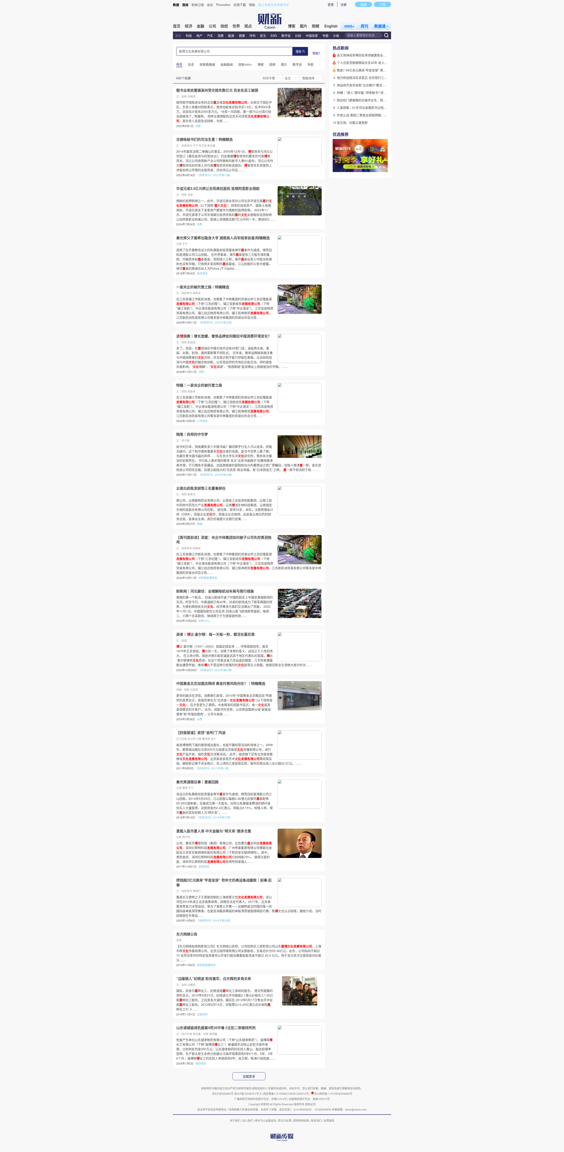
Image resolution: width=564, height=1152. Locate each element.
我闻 (185, 4)
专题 (325, 35)
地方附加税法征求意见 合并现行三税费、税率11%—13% (376, 77)
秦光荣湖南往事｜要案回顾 (197, 782)
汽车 (210, 35)
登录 (331, 4)
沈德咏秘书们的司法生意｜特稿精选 (204, 139)
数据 (176, 4)
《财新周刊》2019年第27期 (213, 817)
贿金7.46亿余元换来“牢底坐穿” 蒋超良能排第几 (369, 70)
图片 (303, 26)
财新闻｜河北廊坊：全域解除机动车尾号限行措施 (215, 591)
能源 (231, 35)
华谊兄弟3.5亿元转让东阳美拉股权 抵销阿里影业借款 (218, 188)
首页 (176, 26)
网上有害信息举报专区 (273, 4)
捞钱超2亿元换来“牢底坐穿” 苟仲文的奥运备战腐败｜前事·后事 (224, 882)
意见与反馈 (284, 1120)
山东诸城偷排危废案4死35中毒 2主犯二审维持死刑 (216, 1027)
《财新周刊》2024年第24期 (213, 920)
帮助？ (317, 53)
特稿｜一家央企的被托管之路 (199, 385)
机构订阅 (197, 4)
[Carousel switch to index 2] (380, 167)
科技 (189, 35)
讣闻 (336, 35)
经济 (188, 26)
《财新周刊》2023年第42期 (215, 670)
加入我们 (247, 1120)
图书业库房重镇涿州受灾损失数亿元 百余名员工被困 (217, 90)
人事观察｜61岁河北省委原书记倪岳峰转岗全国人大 (372, 107)
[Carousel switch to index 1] (376, 167)
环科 (252, 35)
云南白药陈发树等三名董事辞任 (201, 488)
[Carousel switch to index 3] (384, 167)
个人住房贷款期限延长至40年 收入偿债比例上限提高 (373, 62)
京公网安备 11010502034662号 (333, 1093)
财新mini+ (204, 620)
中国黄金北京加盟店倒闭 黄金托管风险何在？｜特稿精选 (220, 683)
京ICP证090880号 (223, 1093)
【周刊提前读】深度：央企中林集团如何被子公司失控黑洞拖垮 (223, 540)
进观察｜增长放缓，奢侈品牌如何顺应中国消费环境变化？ (223, 336)
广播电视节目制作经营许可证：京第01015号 (260, 1099)
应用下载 (240, 4)
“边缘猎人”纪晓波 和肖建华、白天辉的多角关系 (213, 978)
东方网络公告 (186, 934)
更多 (178, 35)
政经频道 (202, 273)
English (331, 26)
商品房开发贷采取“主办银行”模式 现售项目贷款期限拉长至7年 (379, 85)
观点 (248, 26)
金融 (200, 26)
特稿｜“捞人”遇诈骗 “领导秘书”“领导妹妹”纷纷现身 (371, 92)
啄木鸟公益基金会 (266, 1120)
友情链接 (329, 1120)
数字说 (286, 35)
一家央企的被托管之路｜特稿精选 (202, 287)
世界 (236, 26)
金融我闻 (202, 1014)
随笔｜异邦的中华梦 (192, 434)
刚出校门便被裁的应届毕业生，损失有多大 (366, 100)
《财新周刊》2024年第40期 (215, 322)
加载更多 (249, 1076)
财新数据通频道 (208, 578)
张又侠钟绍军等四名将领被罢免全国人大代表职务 (371, 55)
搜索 (298, 51)
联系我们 (316, 1120)
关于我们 (235, 1120)
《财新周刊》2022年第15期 (213, 175)
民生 (263, 35)
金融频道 (204, 866)
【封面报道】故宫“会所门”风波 (201, 732)
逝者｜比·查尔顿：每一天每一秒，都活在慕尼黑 (215, 634)
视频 (315, 26)
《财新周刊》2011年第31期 (211, 768)
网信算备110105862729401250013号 (286, 1093)
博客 (291, 26)
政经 (224, 26)
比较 (298, 35)
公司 (212, 26)
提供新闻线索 (301, 1120)
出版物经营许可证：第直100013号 (309, 1099)
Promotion (223, 4)
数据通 (380, 26)
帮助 (252, 4)
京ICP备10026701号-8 (248, 1093)
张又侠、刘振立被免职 (352, 122)
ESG (274, 35)
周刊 (364, 26)
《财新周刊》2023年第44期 (215, 474)
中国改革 (312, 35)
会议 (210, 4)
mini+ (349, 26)
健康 (242, 35)
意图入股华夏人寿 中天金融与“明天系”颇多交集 (213, 831)
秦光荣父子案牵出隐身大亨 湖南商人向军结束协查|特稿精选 (223, 237)
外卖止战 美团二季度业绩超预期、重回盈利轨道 (370, 115)
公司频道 (202, 421)
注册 (343, 4)
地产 (199, 35)
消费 (220, 35)
